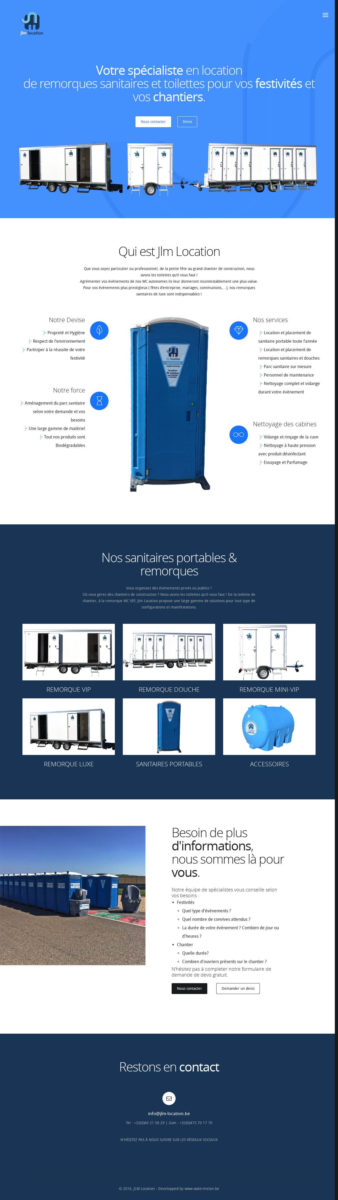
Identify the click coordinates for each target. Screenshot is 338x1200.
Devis (187, 122)
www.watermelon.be (202, 1189)
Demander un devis (238, 988)
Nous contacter (153, 122)
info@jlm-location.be (169, 1113)
